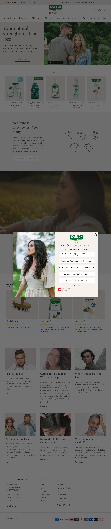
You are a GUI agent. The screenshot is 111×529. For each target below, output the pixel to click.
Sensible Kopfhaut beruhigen (77, 274)
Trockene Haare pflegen (76, 280)
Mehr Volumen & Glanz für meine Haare (76, 267)
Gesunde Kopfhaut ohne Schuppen (76, 261)
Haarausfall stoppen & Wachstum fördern (77, 254)
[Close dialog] (95, 235)
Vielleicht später (76, 285)
